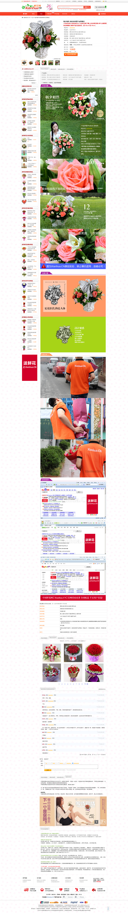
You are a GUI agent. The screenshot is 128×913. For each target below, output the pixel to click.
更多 (72, 13)
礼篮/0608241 (73, 29)
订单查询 (74, 1)
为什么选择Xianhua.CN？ (84, 905)
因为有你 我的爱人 (32, 193)
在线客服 (103, 13)
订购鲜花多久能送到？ (29, 74)
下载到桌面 (87, 906)
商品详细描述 (44, 638)
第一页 (93, 754)
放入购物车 (54, 843)
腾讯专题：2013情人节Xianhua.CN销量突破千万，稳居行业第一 (87, 836)
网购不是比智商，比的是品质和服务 (49, 835)
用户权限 (48, 894)
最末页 (104, 754)
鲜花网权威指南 (82, 9)
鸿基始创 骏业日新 (32, 150)
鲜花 (33, 13)
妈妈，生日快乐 (31, 259)
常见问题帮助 (70, 69)
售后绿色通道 (80, 906)
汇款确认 (69, 906)
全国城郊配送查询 (55, 881)
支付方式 (64, 13)
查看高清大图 (57, 58)
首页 (26, 13)
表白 (29, 138)
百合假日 (30, 144)
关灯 (108, 908)
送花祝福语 (75, 9)
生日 (66, 9)
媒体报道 (46, 906)
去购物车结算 (102, 7)
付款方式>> (66, 852)
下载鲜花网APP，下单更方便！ (30, 1)
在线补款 (80, 1)
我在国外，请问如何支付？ (30, 80)
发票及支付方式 (69, 880)
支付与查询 (68, 878)
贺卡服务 (39, 878)
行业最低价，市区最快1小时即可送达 (62, 836)
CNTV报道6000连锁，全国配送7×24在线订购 (87, 835)
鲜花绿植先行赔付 (83, 880)
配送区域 (91, 1)
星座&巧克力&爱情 (41, 880)
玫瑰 (68, 9)
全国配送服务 (54, 878)
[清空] (36, 95)
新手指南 (25, 878)
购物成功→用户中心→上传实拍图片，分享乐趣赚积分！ (73, 641)
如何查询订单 (68, 881)
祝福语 (84, 42)
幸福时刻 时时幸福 (32, 217)
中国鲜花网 (43, 910)
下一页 (100, 754)
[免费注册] (68, 1)
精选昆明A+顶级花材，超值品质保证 (67, 835)
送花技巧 (25, 881)
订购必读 (81, 881)
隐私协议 (54, 894)
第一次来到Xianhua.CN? (28, 69)
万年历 (85, 1)
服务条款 (64, 906)
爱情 (71, 9)
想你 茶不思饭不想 (32, 200)
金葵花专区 (52, 906)
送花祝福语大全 (40, 881)
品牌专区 (74, 906)
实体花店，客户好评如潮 (46, 836)
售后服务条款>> (60, 871)
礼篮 (41, 13)
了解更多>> (33, 83)
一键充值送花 (97, 1)
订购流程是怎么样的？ (29, 72)
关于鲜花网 (41, 906)
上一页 (97, 754)
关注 (106, 1)
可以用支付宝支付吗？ (29, 78)
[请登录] (58, 1)
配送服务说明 (54, 880)
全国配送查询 (58, 906)
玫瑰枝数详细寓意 (27, 880)
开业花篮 (56, 13)
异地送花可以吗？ (28, 76)
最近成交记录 (61, 69)
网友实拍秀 (53, 69)
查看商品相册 (47, 603)
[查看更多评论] (102, 689)
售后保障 (82, 878)
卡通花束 (49, 13)
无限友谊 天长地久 (32, 289)
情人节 (62, 9)
